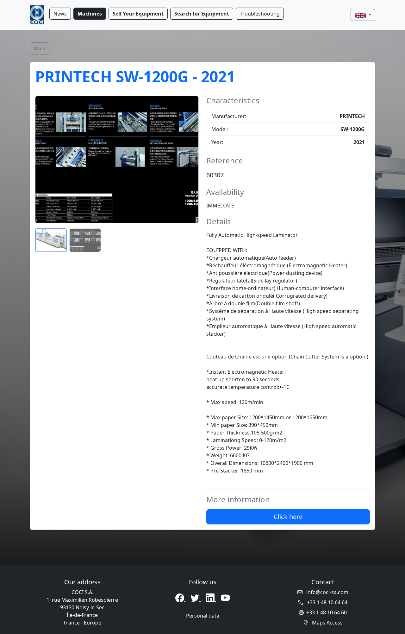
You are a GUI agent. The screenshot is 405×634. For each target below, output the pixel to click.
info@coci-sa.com (326, 592)
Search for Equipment (201, 13)
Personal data (202, 615)
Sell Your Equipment (138, 13)
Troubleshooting (260, 13)
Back (39, 48)
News (60, 13)
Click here (288, 516)
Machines (90, 13)
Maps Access (327, 622)
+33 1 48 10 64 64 (326, 602)
